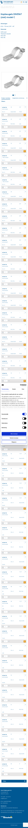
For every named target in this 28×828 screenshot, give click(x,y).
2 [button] (14, 95)
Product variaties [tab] (5, 98)
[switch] (24, 418)
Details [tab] (14, 389)
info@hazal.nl (4, 798)
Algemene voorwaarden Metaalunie (9, 807)
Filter (4, 781)
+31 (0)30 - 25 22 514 (6, 796)
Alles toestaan (14, 433)
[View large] (14, 54)
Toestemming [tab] (5, 389)
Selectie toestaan (14, 438)
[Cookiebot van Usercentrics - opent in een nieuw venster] (20, 385)
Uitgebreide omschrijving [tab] (18, 98)
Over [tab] (23, 389)
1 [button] (13, 95)
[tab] (13, 95)
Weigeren (14, 442)
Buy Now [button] (25, 115)
